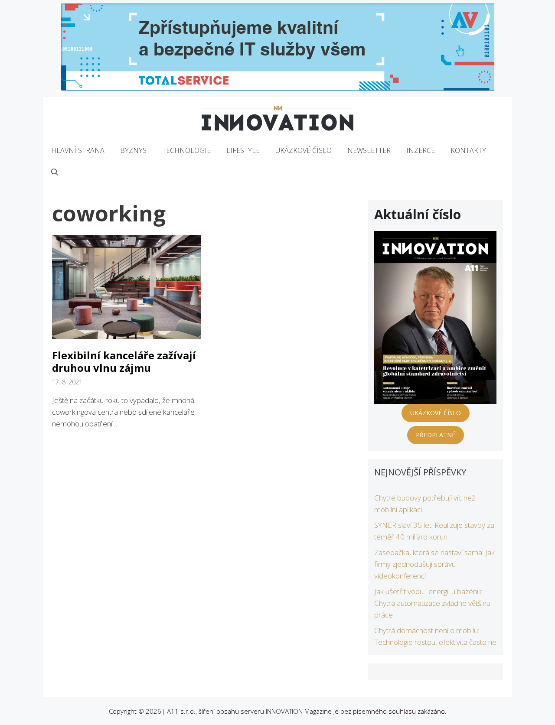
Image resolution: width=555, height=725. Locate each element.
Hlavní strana (77, 150)
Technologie (186, 150)
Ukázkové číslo (303, 150)
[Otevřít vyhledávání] (54, 172)
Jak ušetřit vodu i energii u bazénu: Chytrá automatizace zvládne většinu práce (432, 603)
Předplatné (435, 435)
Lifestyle (243, 150)
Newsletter (369, 150)
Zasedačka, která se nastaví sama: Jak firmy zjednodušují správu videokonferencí (434, 564)
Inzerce (420, 150)
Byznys (133, 150)
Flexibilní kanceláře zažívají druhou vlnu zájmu (124, 361)
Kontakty (468, 150)
